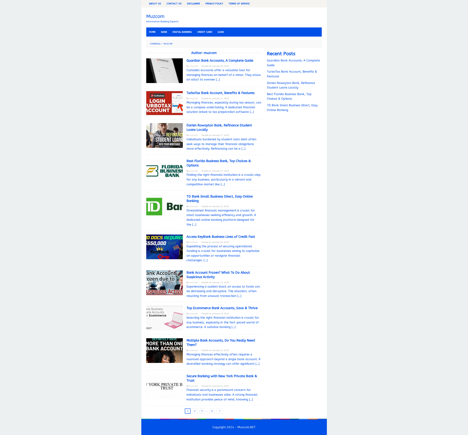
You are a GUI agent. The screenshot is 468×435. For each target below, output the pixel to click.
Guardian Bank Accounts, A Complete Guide (219, 61)
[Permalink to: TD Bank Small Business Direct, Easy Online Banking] (164, 206)
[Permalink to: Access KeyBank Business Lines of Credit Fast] (164, 246)
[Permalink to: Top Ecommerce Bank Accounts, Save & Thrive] (164, 318)
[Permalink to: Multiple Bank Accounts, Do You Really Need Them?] (164, 350)
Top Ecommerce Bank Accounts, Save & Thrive (222, 308)
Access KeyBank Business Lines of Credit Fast (220, 237)
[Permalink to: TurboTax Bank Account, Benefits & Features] (164, 103)
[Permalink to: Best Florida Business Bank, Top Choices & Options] (164, 170)
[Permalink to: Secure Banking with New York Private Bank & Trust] (164, 386)
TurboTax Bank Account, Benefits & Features (220, 93)
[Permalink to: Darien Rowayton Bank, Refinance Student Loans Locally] (164, 135)
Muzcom (155, 16)
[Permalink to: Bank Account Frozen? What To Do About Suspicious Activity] (164, 282)
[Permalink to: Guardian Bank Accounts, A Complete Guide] (164, 70)
